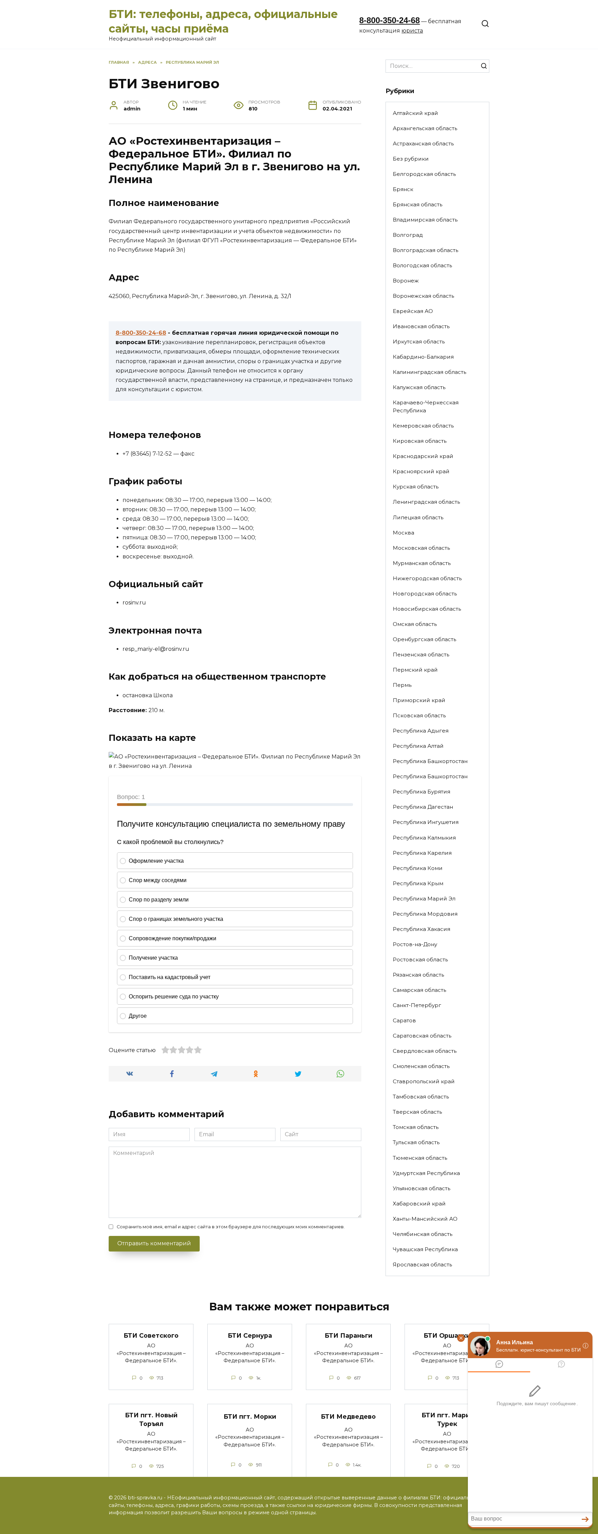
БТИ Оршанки (447, 1335)
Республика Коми (418, 868)
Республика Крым (418, 883)
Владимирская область (425, 219)
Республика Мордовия (425, 913)
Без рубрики (411, 158)
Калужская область (419, 387)
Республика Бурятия (421, 791)
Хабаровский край (419, 1203)
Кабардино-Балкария (423, 356)
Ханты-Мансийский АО (425, 1218)
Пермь (402, 685)
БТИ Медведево (348, 1416)
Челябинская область (422, 1234)
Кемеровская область (423, 425)
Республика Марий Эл (424, 898)
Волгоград (408, 235)
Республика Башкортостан (430, 761)
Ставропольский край (424, 1081)
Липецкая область (418, 517)
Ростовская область (420, 959)
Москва (403, 532)
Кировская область (419, 441)
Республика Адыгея (420, 730)
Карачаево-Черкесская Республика (426, 406)
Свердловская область (424, 1051)
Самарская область (419, 990)
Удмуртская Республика (426, 1173)
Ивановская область (421, 326)
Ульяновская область (421, 1188)
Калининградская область (429, 372)
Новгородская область (425, 593)
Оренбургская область (424, 639)
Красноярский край (421, 471)
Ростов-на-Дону (415, 944)
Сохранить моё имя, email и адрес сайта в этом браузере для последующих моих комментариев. (231, 1226)
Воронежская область (423, 296)
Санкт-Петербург (417, 1005)
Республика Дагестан (423, 807)
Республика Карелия (422, 853)
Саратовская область (422, 1035)
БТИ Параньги (348, 1335)
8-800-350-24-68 (389, 20)
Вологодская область (422, 265)
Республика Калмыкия (424, 837)
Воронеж (406, 280)
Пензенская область (421, 654)
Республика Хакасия (421, 929)
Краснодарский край (423, 456)
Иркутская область (419, 341)
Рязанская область (418, 974)
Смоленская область (421, 1066)
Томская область (415, 1127)
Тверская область (417, 1112)
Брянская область (417, 204)
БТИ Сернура (250, 1335)
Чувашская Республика (425, 1249)
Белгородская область (424, 174)
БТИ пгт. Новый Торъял (151, 1419)
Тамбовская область (421, 1096)
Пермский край (415, 669)
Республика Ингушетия (426, 822)
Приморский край (419, 700)
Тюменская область (420, 1158)
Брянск (403, 189)
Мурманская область (422, 563)
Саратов (404, 1020)
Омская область (415, 624)
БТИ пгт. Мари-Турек (447, 1419)
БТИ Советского (151, 1335)
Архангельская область (425, 128)
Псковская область (419, 715)
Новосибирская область (427, 608)
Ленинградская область (426, 502)
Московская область (421, 548)
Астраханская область (423, 143)
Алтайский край (415, 113)
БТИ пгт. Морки (250, 1416)
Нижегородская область (427, 578)
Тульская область (416, 1142)
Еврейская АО (413, 311)
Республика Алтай (418, 746)
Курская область (415, 486)
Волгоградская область (425, 250)
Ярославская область (422, 1264)
